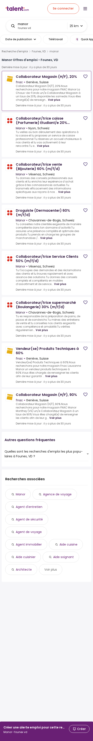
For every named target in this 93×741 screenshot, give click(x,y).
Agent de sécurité (29, 519)
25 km (74, 26)
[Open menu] (85, 8)
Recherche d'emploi (15, 51)
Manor (20, 494)
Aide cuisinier (25, 557)
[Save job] (85, 76)
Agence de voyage (57, 494)
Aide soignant (63, 557)
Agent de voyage (29, 532)
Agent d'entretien (29, 507)
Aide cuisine (68, 544)
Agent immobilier (29, 544)
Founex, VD (39, 51)
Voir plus (54, 100)
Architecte (24, 569)
